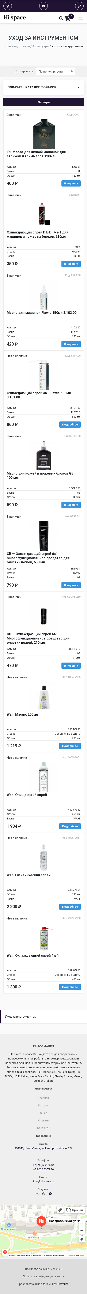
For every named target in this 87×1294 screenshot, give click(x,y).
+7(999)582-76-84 (43, 1164)
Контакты (43, 1127)
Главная (43, 1097)
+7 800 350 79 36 (43, 1169)
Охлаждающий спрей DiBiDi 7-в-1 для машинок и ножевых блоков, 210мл (37, 234)
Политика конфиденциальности (43, 1276)
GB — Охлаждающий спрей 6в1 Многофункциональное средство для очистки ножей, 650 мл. (38, 558)
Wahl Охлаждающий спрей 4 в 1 (33, 956)
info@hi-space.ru (43, 1181)
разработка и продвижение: (43, 1284)
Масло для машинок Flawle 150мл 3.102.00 (41, 313)
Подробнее (70, 424)
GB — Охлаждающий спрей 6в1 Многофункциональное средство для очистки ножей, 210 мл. (38, 638)
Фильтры (44, 102)
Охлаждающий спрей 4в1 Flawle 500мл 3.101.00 (39, 395)
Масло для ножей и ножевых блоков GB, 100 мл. (40, 475)
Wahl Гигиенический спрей (28, 875)
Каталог (43, 1105)
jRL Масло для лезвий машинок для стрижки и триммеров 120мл (36, 154)
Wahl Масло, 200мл (22, 714)
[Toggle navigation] (80, 18)
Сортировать (24, 71)
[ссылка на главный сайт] (14, 17)
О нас (43, 1112)
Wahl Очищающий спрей (27, 795)
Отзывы (43, 1120)
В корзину (71, 183)
